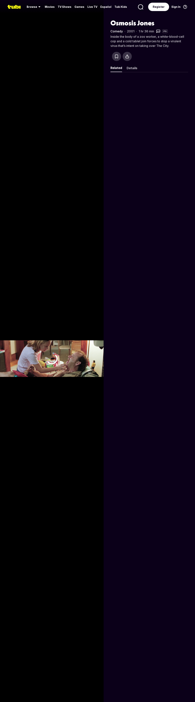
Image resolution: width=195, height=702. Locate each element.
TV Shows (64, 6)
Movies (50, 6)
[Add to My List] (116, 56)
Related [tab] (116, 68)
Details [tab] (132, 68)
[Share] (127, 56)
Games (79, 6)
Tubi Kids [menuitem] (120, 6)
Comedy (116, 31)
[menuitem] (34, 7)
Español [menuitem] (105, 6)
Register (159, 6)
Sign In (176, 6)
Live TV (92, 6)
